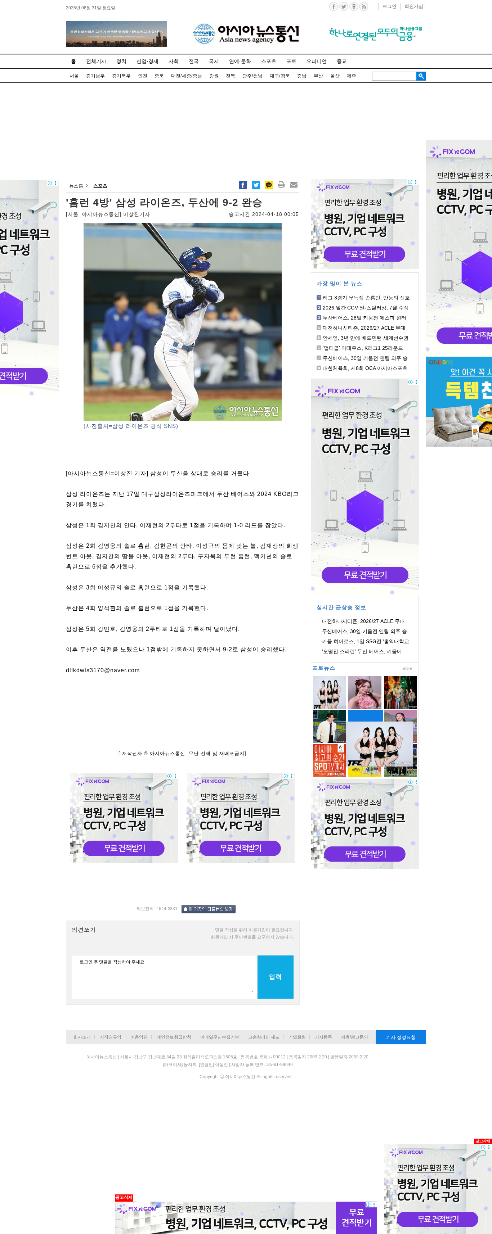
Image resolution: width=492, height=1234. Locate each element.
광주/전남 (252, 75)
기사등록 (323, 1037)
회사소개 (82, 1037)
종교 (342, 61)
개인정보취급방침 (174, 1037)
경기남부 (95, 75)
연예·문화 (240, 61)
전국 (194, 61)
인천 (142, 75)
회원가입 (413, 6)
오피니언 (317, 61)
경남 (302, 75)
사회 (174, 61)
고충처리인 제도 (263, 1037)
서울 (74, 75)
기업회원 (297, 1037)
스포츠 (268, 61)
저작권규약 (110, 1037)
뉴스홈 (76, 186)
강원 (214, 75)
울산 (335, 75)
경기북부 (121, 75)
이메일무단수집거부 (219, 1037)
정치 (121, 61)
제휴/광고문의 (354, 1037)
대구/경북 (280, 75)
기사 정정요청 (401, 1037)
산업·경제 (147, 61)
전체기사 (96, 61)
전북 (230, 75)
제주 (351, 75)
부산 (318, 75)
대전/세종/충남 (186, 75)
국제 (214, 61)
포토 (291, 61)
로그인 (390, 6)
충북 (159, 75)
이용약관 (139, 1037)
